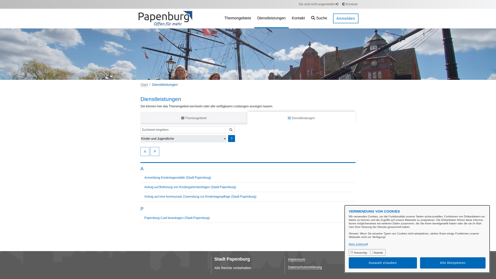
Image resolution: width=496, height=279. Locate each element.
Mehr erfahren (357, 244)
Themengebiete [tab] (195, 118)
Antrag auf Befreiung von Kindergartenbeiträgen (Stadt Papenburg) (190, 187)
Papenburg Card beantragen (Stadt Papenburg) (177, 218)
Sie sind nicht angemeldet (317, 4)
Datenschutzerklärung (305, 267)
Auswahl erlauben (383, 262)
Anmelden (345, 18)
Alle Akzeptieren (453, 262)
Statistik (378, 252)
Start (144, 85)
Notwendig (360, 252)
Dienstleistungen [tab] (303, 118)
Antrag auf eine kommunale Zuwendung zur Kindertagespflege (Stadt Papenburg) (200, 196)
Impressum (296, 259)
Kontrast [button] (351, 4)
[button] (319, 18)
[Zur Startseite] (165, 18)
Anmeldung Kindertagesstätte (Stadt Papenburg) (177, 177)
